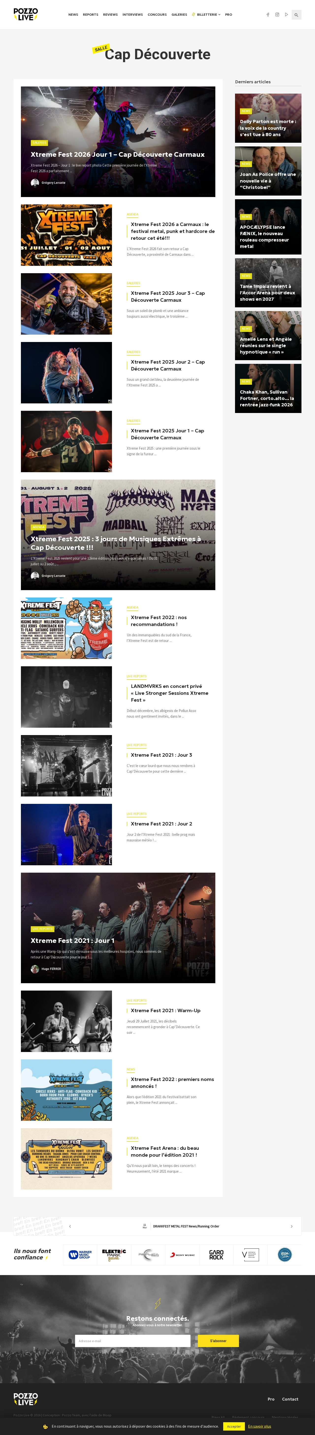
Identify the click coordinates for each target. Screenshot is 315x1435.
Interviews (133, 15)
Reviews (110, 15)
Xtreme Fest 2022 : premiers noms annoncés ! (172, 1082)
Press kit (218, 1417)
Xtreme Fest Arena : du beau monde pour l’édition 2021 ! (165, 1151)
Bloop (107, 1415)
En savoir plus (259, 1426)
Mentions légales (285, 1417)
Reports (90, 15)
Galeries (179, 15)
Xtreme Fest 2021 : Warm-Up (166, 1010)
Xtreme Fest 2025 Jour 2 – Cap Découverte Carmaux (168, 365)
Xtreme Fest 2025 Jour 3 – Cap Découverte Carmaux (168, 296)
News (73, 15)
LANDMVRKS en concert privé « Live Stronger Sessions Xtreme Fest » (169, 693)
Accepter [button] (234, 1426)
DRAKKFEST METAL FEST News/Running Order (181, 1226)
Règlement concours (248, 1417)
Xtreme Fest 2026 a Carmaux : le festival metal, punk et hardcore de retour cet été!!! (173, 231)
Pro (228, 15)
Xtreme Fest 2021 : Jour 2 (161, 824)
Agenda (132, 214)
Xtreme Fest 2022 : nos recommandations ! (159, 620)
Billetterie (206, 15)
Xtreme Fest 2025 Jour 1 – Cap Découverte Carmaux (167, 434)
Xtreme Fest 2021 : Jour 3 (161, 755)
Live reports (136, 676)
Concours (157, 15)
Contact (290, 1399)
